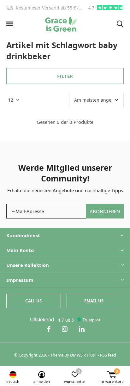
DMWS (76, 355)
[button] (9, 24)
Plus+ (92, 355)
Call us (33, 301)
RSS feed (108, 355)
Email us (93, 301)
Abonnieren (105, 211)
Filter (65, 76)
